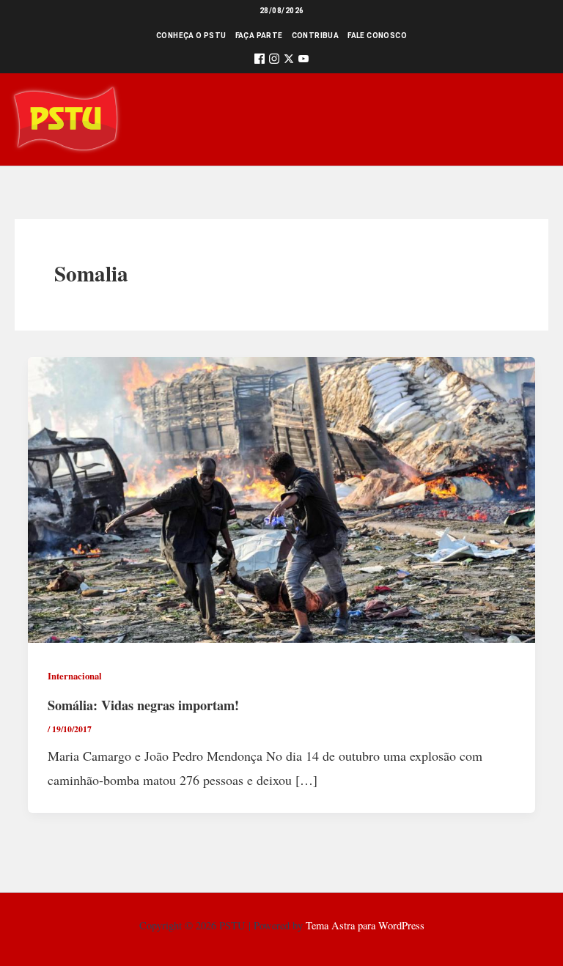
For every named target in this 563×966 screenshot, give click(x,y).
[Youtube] (303, 61)
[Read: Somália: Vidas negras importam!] (281, 497)
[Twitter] (289, 61)
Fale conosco (377, 36)
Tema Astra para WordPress (365, 925)
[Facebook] (259, 61)
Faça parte (259, 36)
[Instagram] (274, 61)
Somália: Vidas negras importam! (143, 705)
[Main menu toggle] (531, 119)
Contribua (315, 36)
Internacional (75, 675)
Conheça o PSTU (191, 36)
